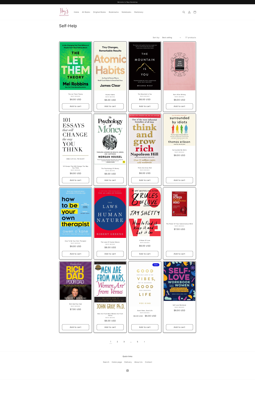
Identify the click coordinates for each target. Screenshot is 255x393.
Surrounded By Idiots (179, 150)
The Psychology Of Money (110, 168)
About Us (138, 362)
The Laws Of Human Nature (110, 242)
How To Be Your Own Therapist (75, 241)
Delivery (128, 362)
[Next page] (144, 341)
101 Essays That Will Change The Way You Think (75, 167)
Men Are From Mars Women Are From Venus (110, 314)
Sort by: (156, 37)
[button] (184, 12)
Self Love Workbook (179, 305)
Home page (117, 362)
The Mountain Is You (145, 94)
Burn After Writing (179, 94)
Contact (148, 362)
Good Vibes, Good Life (145, 310)
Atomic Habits (110, 94)
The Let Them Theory (75, 94)
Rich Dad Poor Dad (75, 304)
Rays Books (123, 388)
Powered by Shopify (135, 388)
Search (106, 362)
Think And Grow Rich (145, 168)
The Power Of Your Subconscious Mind (179, 224)
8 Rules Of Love (144, 240)
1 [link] (110, 341)
